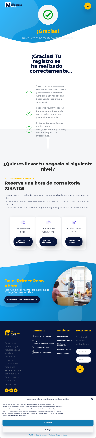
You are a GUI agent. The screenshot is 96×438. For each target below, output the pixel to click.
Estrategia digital (64, 349)
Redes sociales (63, 353)
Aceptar (48, 422)
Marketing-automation (61, 344)
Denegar (48, 429)
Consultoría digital (64, 340)
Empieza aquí (62, 336)
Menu (87, 6)
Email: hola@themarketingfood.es (43, 342)
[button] (92, 399)
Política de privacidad (38, 435)
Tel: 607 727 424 (42, 347)
